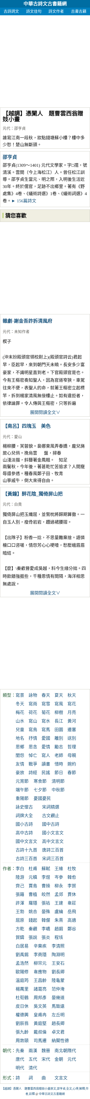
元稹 (33, 877)
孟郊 (58, 894)
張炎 (46, 937)
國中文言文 (26, 841)
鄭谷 (71, 929)
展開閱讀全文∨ (45, 412)
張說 (33, 937)
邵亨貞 (20, 128)
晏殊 (46, 911)
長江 (58, 721)
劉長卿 (58, 972)
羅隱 (33, 903)
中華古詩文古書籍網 (45, 3)
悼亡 (33, 755)
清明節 (58, 781)
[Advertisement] (45, 60)
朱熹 (58, 920)
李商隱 (40, 954)
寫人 (46, 755)
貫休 (71, 894)
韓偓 (46, 920)
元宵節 (22, 781)
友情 (20, 764)
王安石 (58, 963)
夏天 (58, 695)
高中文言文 (53, 841)
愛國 (46, 738)
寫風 (58, 704)
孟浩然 (22, 963)
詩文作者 (56, 11)
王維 (58, 868)
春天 (46, 695)
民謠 (46, 772)
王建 (58, 903)
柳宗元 (40, 963)
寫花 (71, 704)
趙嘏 (58, 929)
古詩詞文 (11, 11)
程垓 (58, 937)
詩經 (33, 772)
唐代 (20, 1059)
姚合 (33, 911)
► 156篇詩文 (23, 200)
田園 (58, 729)
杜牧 (71, 868)
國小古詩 (24, 824)
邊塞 (71, 729)
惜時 (58, 764)
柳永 (58, 886)
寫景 (20, 695)
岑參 (58, 877)
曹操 (46, 886)
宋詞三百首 (53, 858)
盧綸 (58, 911)
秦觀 (33, 929)
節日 (58, 772)
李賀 (71, 886)
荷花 (33, 712)
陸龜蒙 (58, 980)
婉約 (71, 764)
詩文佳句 (34, 11)
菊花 (46, 712)
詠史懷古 (24, 807)
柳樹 (58, 712)
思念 (33, 747)
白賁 (18, 504)
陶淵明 (58, 954)
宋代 (46, 1059)
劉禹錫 (22, 954)
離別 (58, 738)
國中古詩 (50, 824)
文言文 (60, 1078)
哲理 (71, 747)
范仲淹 (58, 989)
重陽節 (22, 798)
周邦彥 (40, 997)
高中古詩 (24, 833)
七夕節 (40, 790)
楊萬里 (22, 989)
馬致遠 (58, 1006)
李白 (20, 868)
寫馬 (46, 729)
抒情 (33, 738)
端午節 (22, 790)
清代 (33, 1068)
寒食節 (40, 781)
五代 (33, 1059)
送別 (71, 738)
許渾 (20, 903)
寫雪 (46, 704)
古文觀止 (50, 815)
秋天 (71, 695)
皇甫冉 (40, 1015)
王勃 (20, 911)
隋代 (71, 1050)
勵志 (58, 747)
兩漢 (33, 1050)
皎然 (46, 894)
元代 (6, 128)
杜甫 (33, 868)
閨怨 (20, 755)
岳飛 (71, 911)
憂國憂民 (42, 798)
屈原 (20, 920)
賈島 (33, 886)
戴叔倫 (40, 1032)
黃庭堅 (40, 1023)
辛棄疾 (40, 946)
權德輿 (22, 1015)
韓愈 (71, 877)
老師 (58, 755)
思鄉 (20, 747)
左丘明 (58, 1015)
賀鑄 (20, 937)
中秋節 (58, 790)
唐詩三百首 (53, 850)
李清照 (58, 946)
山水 (20, 721)
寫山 (33, 721)
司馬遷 (40, 1040)
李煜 (46, 877)
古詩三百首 (26, 858)
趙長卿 (58, 1023)
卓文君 (58, 1032)
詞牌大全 (24, 815)
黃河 (71, 721)
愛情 (46, 747)
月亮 (71, 712)
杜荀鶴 (22, 997)
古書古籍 (78, 11)
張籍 (20, 894)
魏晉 (46, 1050)
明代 (20, 1068)
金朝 (58, 1059)
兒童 (20, 729)
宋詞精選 (50, 807)
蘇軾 (46, 868)
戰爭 (33, 764)
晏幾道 (58, 997)
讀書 (46, 764)
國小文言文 (53, 833)
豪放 (20, 772)
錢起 (33, 920)
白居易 (22, 946)
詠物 (33, 695)
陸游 (20, 877)
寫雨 (33, 704)
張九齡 (22, 1032)
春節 (71, 772)
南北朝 (60, 1050)
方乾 (20, 929)
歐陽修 (22, 972)
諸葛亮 (40, 989)
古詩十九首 (26, 850)
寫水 (46, 721)
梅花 (20, 712)
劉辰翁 (22, 1023)
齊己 (20, 886)
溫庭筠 (22, 980)
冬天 (20, 704)
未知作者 (22, 332)
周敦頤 (22, 1040)
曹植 (33, 894)
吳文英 (40, 1006)
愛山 (18, 437)
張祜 (46, 903)
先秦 (20, 1050)
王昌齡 (40, 980)
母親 (71, 755)
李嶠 (46, 929)
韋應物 (40, 972)
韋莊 (71, 903)
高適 (71, 920)
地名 (20, 738)
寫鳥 (33, 729)
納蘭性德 (60, 1040)
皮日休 (22, 1006)
